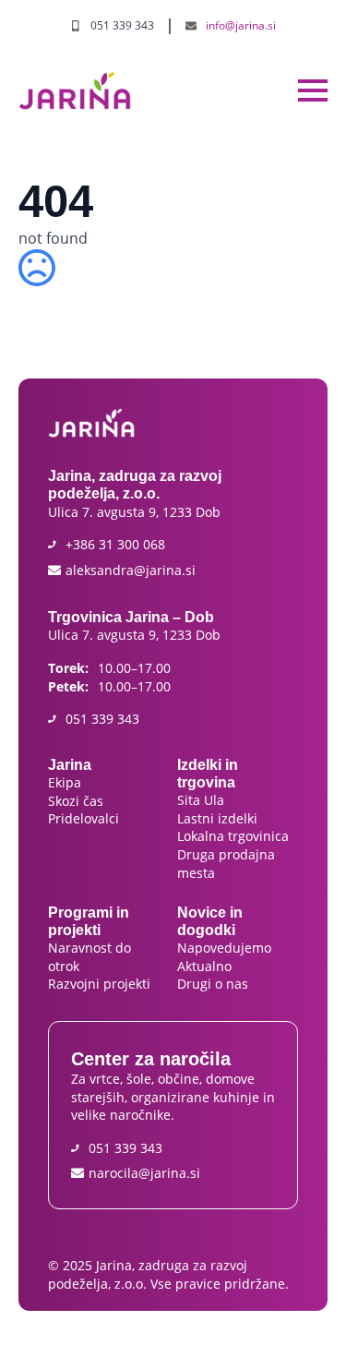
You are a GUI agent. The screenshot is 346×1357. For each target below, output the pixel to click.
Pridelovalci (83, 818)
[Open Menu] (313, 90)
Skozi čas (75, 801)
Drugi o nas (212, 983)
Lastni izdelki (219, 818)
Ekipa (66, 782)
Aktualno (204, 966)
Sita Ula (202, 800)
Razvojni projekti (99, 983)
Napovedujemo (224, 947)
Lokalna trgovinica (234, 836)
